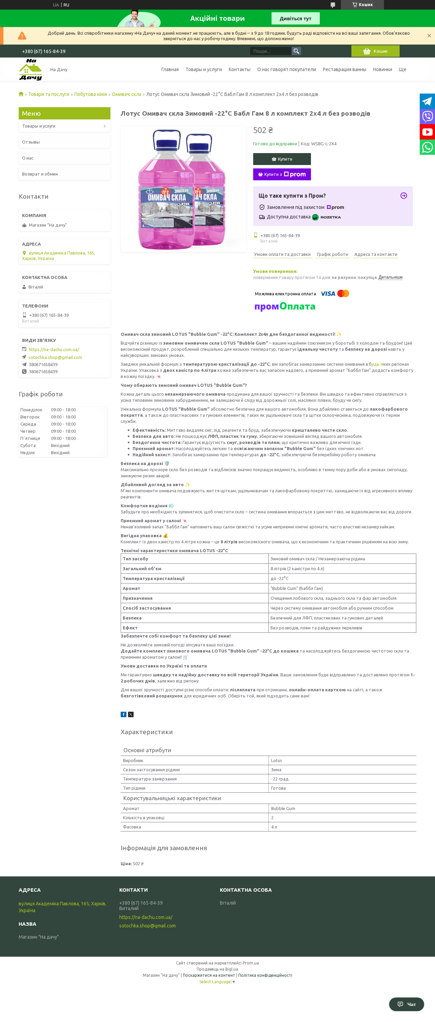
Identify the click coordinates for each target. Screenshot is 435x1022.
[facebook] (123, 715)
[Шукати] (296, 51)
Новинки (382, 69)
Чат (411, 1004)
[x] (131, 715)
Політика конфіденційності (265, 975)
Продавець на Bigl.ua (217, 969)
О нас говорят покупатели (286, 69)
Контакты (239, 69)
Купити (285, 158)
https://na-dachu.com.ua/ (54, 349)
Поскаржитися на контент (209, 975)
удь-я (377, 364)
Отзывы (31, 141)
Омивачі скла (126, 94)
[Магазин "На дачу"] (30, 69)
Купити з (273, 174)
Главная (170, 69)
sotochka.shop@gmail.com (55, 357)
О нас (27, 157)
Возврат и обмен (40, 173)
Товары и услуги (204, 69)
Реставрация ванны (344, 69)
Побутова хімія (90, 94)
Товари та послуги (48, 94)
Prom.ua (251, 963)
